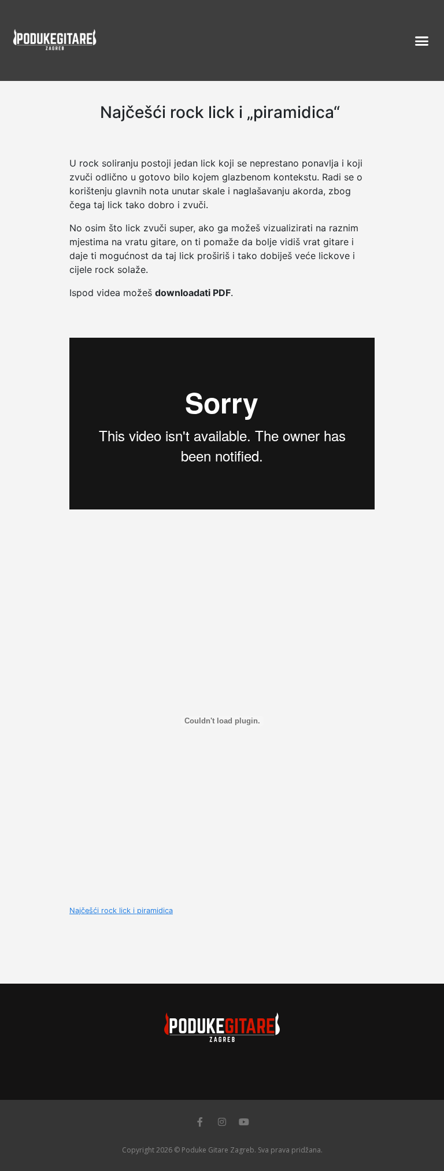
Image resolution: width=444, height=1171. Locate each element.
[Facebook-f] (200, 1121)
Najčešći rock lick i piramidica (121, 910)
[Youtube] (244, 1121)
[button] (421, 40)
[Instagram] (222, 1121)
